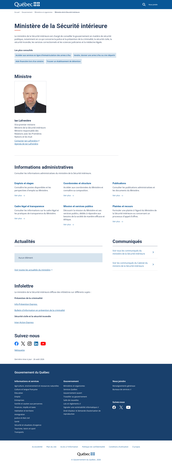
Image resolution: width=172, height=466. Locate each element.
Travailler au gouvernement (75, 396)
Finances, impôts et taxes (25, 407)
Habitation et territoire (23, 411)
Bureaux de (121, 389)
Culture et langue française (26, 389)
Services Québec (70, 389)
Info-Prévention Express (26, 304)
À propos (136, 447)
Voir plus (18, 195)
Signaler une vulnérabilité (80, 407)
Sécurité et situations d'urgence (27, 425)
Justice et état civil (22, 418)
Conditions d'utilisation (118, 447)
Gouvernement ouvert (72, 393)
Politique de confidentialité (93, 447)
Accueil (17, 12)
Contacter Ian (26, 140)
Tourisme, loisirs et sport (25, 428)
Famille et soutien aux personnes (28, 403)
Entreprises (19, 400)
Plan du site (51, 447)
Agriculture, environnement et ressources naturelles (36, 386)
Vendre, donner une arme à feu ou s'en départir (94, 55)
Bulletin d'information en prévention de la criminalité (39, 310)
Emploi (17, 396)
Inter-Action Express (24, 322)
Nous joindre (153, 5)
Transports (19, 432)
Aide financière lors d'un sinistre (29, 61)
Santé (16, 421)
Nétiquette (19, 350)
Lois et (71, 403)
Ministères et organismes (44, 12)
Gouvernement (27, 12)
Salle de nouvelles (71, 400)
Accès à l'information (69, 447)
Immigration (19, 414)
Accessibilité (37, 447)
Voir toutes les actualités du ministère (32, 269)
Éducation (18, 393)
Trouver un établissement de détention (64, 61)
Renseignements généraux (124, 386)
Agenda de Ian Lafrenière (26, 143)
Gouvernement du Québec (31, 372)
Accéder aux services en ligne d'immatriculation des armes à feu (43, 55)
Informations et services (26, 381)
